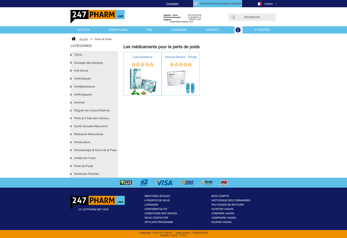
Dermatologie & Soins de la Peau (95, 150)
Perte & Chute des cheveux (91, 118)
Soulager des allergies (88, 62)
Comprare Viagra (223, 217)
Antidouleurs (82, 142)
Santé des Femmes (86, 173)
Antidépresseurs (84, 86)
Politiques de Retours (227, 204)
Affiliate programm (159, 222)
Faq (149, 29)
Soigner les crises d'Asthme (92, 110)
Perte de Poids (83, 166)
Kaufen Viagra (221, 222)
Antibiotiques (82, 78)
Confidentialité (156, 209)
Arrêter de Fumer (85, 158)
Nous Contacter (156, 217)
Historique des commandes (230, 200)
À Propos (262, 29)
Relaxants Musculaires (88, 134)
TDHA (78, 54)
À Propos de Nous (157, 200)
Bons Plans (118, 29)
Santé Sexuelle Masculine (91, 126)
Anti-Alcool (81, 70)
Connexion (172, 3)
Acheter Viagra (222, 209)
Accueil (83, 29)
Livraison (179, 29)
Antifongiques (83, 94)
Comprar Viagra (222, 213)
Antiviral (79, 102)
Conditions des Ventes (161, 213)
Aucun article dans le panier (220, 3)
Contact (212, 29)
